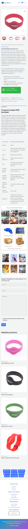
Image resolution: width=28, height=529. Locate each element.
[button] (24, 11)
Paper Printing (14, 504)
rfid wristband (14, 101)
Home (2, 44)
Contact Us (14, 486)
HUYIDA (2, 68)
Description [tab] (4, 106)
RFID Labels (14, 505)
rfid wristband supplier (17, 68)
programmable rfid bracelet (10, 99)
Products (14, 489)
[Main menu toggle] (25, 3)
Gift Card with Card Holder (14, 507)
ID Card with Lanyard (14, 499)
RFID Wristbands (8, 44)
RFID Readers (14, 497)
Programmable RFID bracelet (7, 51)
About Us (14, 488)
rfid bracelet (8, 101)
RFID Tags (14, 496)
